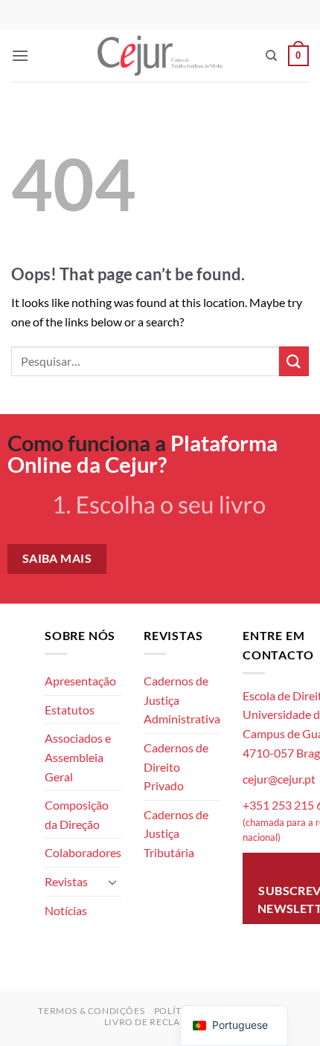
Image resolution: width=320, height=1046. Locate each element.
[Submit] (294, 360)
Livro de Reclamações (162, 1021)
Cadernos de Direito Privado (176, 766)
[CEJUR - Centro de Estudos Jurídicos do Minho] (160, 55)
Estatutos (70, 710)
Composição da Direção (77, 814)
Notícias (66, 910)
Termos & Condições (91, 1010)
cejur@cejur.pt (279, 779)
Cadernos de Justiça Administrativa (182, 700)
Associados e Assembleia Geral (78, 757)
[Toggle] (112, 882)
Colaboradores (83, 852)
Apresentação (80, 681)
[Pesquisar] (271, 56)
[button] (20, 55)
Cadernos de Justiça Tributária (176, 833)
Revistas (66, 881)
